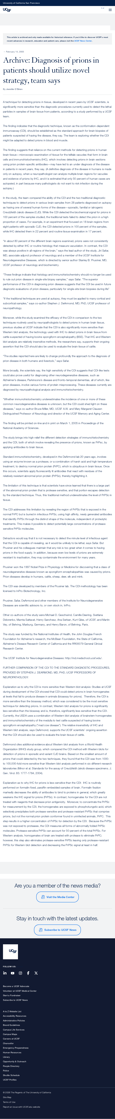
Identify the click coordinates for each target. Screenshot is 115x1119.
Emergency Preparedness (15, 1047)
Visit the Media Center (60, 897)
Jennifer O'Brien (14, 89)
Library (6, 1057)
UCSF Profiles (10, 1079)
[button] (103, 8)
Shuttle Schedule (11, 1075)
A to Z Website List (12, 1011)
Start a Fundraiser (12, 995)
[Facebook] (30, 973)
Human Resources (12, 1052)
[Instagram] (22, 973)
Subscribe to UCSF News (60, 929)
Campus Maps (10, 1034)
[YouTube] (14, 973)
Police (6, 1070)
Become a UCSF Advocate (16, 986)
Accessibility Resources (14, 1016)
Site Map (7, 1097)
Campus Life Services (13, 1029)
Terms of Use (9, 1102)
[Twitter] (37, 973)
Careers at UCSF (11, 1038)
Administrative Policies (14, 1020)
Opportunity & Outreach (14, 1061)
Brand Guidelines (11, 1025)
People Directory (11, 1066)
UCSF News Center (83, 41)
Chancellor (8, 1043)
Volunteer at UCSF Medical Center (20, 991)
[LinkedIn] (6, 973)
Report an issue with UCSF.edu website (21, 1107)
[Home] (7, 9)
